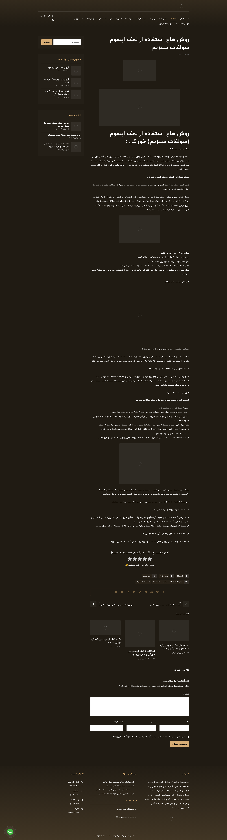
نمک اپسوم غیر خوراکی (179, 653)
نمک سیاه (171, 392)
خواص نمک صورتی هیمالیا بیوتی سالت (118, 782)
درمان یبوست (147, 184)
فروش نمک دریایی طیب (58, 67)
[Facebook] (53, 16)
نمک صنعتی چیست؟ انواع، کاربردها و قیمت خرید (56, 145)
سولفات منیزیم (143, 400)
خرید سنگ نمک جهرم (127, 809)
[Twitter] (49, 16)
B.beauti (180, 576)
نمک (187, 156)
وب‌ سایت (118, 721)
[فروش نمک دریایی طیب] (76, 71)
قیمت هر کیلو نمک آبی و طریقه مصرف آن (57, 93)
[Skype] (53, 20)
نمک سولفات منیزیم (143, 582)
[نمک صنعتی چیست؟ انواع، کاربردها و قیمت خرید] (76, 147)
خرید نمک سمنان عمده (126, 816)
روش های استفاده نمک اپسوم (173, 582)
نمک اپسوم (184, 148)
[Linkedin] (41, 16)
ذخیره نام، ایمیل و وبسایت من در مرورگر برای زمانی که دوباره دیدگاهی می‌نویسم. (149, 736)
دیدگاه (185, 694)
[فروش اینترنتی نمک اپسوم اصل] (76, 82)
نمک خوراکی (170, 282)
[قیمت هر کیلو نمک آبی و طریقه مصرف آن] (76, 94)
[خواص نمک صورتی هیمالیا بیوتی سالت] (76, 126)
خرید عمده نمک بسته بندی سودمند (64, 135)
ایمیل (153, 721)
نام (188, 721)
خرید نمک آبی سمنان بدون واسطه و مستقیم (116, 793)
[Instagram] (45, 16)
